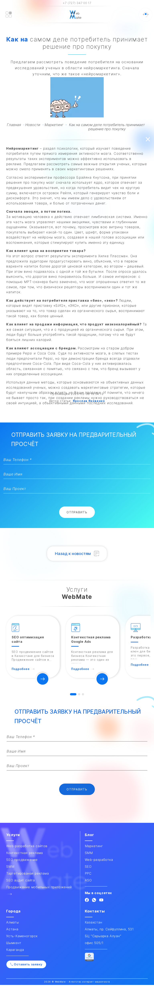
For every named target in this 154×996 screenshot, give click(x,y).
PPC (88, 873)
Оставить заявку (28, 964)
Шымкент (13, 943)
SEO (88, 867)
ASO (88, 880)
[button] (73, 694)
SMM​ (10, 867)
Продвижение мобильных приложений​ (39, 887)
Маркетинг (94, 846)
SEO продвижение (22, 860)
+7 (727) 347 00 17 (77, 3)
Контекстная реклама (24, 853)
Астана (12, 929)
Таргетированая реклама (27, 873)
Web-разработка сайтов (27, 846)
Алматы (12, 922)
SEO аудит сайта (20, 880)
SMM (89, 853)
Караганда (15, 950)
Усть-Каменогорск (22, 936)
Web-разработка (99, 860)
